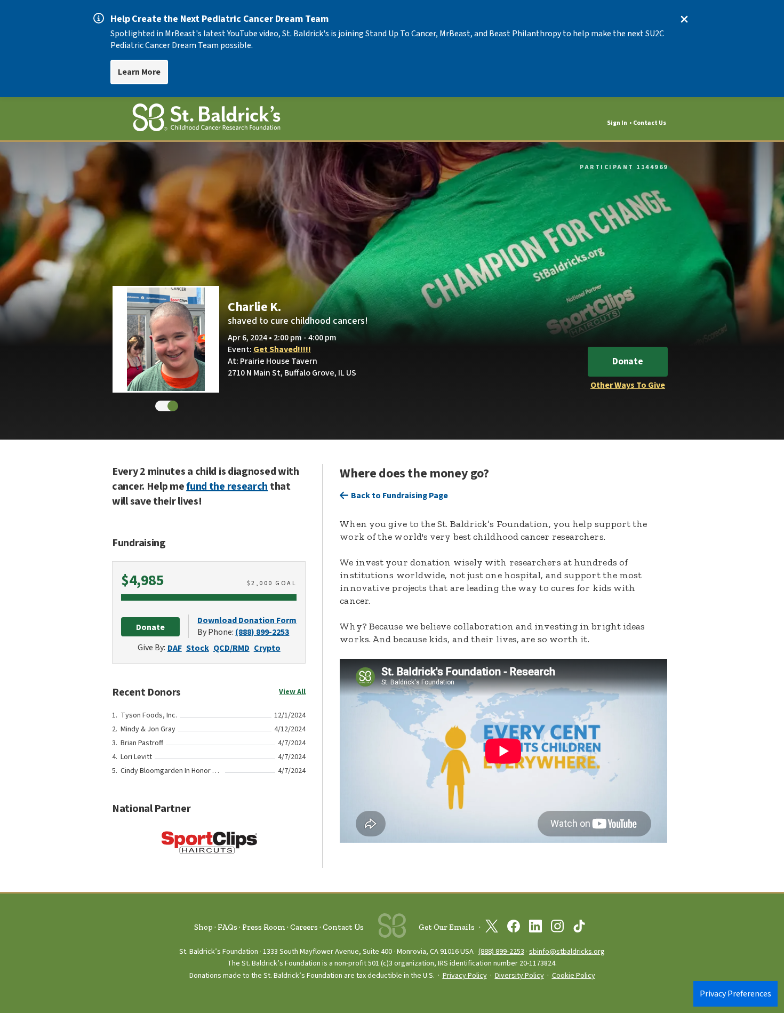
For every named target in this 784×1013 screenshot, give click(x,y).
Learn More (139, 72)
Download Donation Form (247, 620)
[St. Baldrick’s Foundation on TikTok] (579, 928)
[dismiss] (684, 19)
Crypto (267, 648)
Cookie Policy (573, 975)
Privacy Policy (465, 975)
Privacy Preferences (735, 994)
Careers (304, 927)
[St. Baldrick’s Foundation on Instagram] (557, 928)
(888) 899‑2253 (501, 951)
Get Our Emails (447, 927)
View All (292, 692)
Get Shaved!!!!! (282, 349)
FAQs (227, 927)
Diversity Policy (519, 975)
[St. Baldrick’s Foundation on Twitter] (491, 928)
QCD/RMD (231, 648)
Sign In (617, 122)
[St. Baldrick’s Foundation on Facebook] (513, 928)
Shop (203, 927)
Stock (197, 648)
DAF (174, 648)
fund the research (227, 486)
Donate (627, 361)
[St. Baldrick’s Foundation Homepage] (206, 119)
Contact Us (649, 122)
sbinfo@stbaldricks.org (567, 951)
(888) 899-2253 (262, 632)
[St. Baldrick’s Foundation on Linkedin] (535, 928)
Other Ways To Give (627, 385)
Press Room (263, 927)
